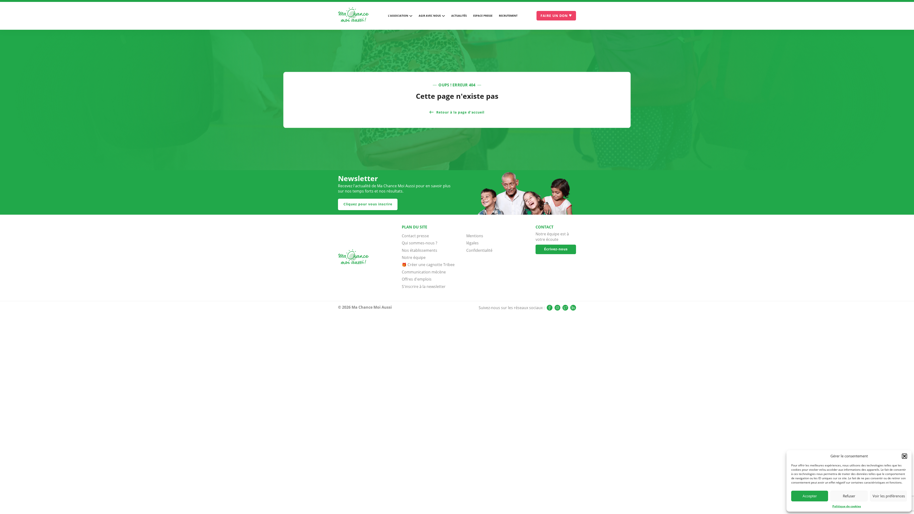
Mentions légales (474, 239)
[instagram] (557, 308)
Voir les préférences (889, 496)
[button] (904, 456)
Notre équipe (414, 257)
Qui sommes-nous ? (419, 243)
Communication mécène (424, 272)
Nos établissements (419, 250)
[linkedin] (573, 308)
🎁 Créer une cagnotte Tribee (428, 264)
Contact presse (415, 235)
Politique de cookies (846, 506)
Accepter (810, 496)
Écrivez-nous (556, 249)
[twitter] (565, 308)
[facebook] (549, 308)
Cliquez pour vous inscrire (367, 204)
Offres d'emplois (417, 279)
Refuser (849, 496)
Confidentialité (478, 250)
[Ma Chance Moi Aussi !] (353, 15)
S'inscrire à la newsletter (424, 286)
